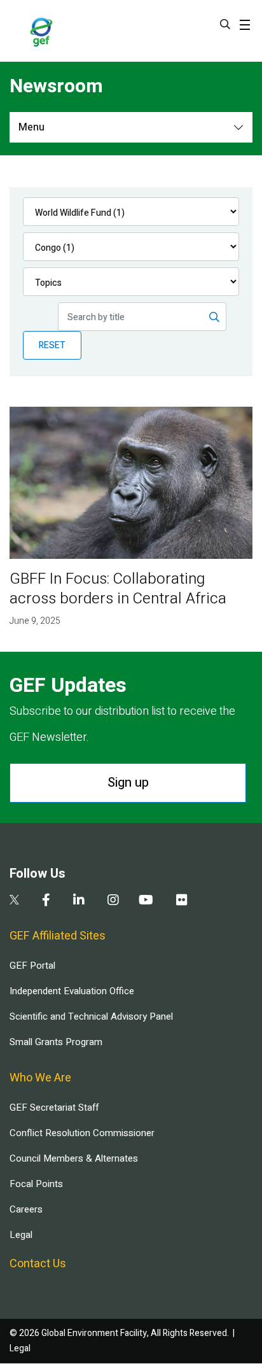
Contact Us (38, 1263)
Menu (31, 127)
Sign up (128, 782)
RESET (52, 345)
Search (225, 24)
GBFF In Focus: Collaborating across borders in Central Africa (118, 589)
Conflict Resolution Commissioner (82, 1133)
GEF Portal (32, 966)
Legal (21, 1235)
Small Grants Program (56, 1042)
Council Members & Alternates (74, 1158)
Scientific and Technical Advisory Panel (91, 1016)
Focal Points (36, 1184)
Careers (26, 1209)
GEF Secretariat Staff (54, 1107)
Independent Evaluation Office (72, 991)
